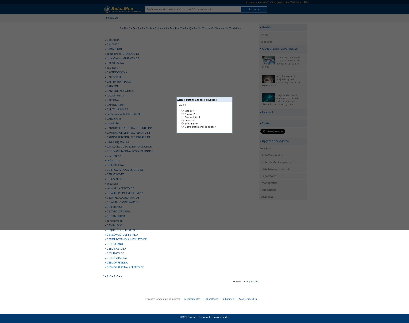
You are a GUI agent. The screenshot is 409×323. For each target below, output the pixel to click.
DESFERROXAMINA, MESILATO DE (127, 239)
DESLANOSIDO (115, 253)
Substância (228, 298)
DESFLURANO (115, 244)
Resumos (255, 281)
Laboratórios (211, 298)
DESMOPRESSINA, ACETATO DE (125, 267)
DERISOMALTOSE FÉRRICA (122, 234)
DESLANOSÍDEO (116, 248)
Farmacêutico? (192, 117)
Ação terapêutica (248, 298)
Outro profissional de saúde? (200, 126)
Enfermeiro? (191, 123)
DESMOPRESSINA (117, 262)
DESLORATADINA (117, 258)
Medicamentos (192, 298)
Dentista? (190, 120)
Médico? (189, 110)
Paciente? (190, 114)
